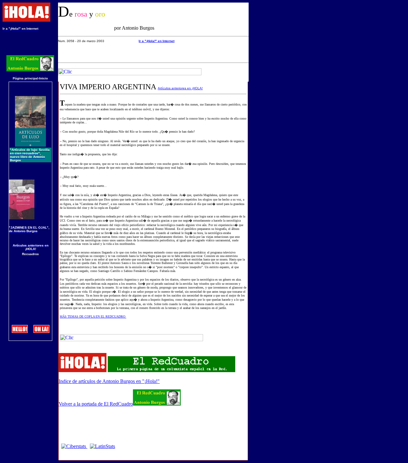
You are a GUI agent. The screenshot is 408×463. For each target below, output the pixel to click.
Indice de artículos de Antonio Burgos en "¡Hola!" (109, 381)
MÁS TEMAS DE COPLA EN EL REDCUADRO (93, 316)
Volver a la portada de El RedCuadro (96, 404)
